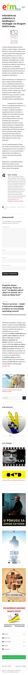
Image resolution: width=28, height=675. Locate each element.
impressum (18, 666)
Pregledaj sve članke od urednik (15, 201)
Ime (3, 250)
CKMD (9, 666)
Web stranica (6, 265)
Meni (23, 7)
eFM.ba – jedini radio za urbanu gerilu (11, 670)
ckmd (5, 208)
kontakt (24, 666)
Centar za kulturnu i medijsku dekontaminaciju (13, 480)
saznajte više (5, 366)
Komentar (6, 227)
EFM (3, 666)
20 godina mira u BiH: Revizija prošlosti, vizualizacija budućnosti (14, 422)
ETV (6, 666)
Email (4, 258)
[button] (3, 456)
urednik (6, 207)
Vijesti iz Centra (21, 207)
